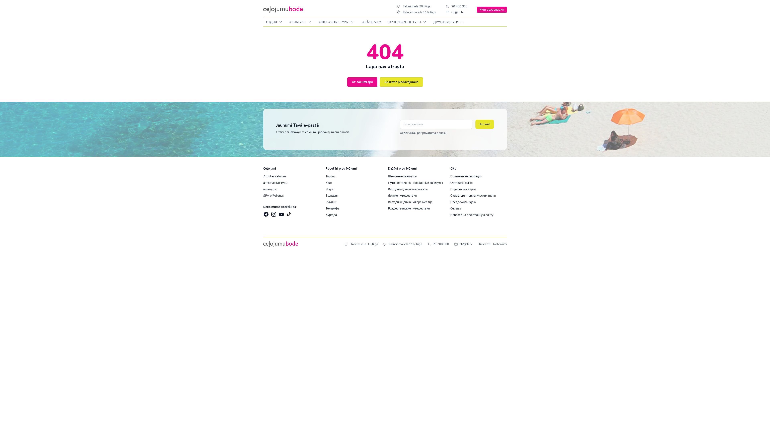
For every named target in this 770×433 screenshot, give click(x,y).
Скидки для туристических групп (473, 195)
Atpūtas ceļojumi (274, 176)
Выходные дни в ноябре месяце (410, 202)
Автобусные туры (333, 22)
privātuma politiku (434, 133)
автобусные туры (275, 183)
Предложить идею (463, 202)
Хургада (331, 214)
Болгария (332, 195)
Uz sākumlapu (362, 82)
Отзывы (456, 208)
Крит (329, 182)
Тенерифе (332, 208)
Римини (331, 202)
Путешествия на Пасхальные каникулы (415, 182)
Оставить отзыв (461, 182)
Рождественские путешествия (409, 208)
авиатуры (270, 189)
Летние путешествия (402, 195)
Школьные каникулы (402, 176)
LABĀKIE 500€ (371, 22)
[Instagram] (273, 213)
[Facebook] (265, 213)
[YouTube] (281, 213)
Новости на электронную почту (471, 214)
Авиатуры (298, 22)
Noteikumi (500, 244)
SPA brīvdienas (273, 196)
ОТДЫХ (272, 22)
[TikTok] (288, 213)
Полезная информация (466, 176)
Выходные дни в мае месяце (408, 189)
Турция (330, 176)
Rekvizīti (484, 244)
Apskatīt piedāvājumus (401, 82)
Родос (330, 189)
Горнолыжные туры (404, 22)
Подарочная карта (463, 189)
